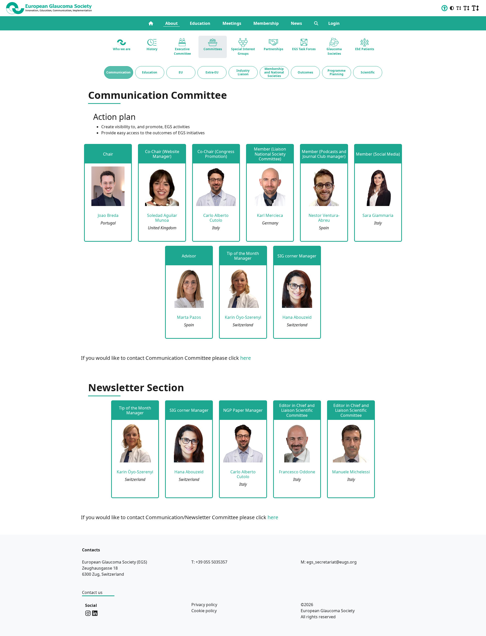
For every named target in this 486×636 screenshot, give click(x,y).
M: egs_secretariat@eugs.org (329, 562)
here (245, 357)
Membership (266, 23)
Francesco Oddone (297, 472)
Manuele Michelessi (351, 472)
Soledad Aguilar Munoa (162, 218)
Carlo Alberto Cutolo (216, 218)
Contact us (92, 592)
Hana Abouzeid (297, 317)
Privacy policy (204, 604)
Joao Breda (108, 215)
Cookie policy (204, 610)
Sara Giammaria (377, 215)
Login (334, 23)
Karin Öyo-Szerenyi (243, 317)
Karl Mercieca (270, 215)
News (296, 23)
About (171, 23)
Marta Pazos (189, 317)
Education (200, 23)
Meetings (231, 23)
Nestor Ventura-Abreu (324, 218)
